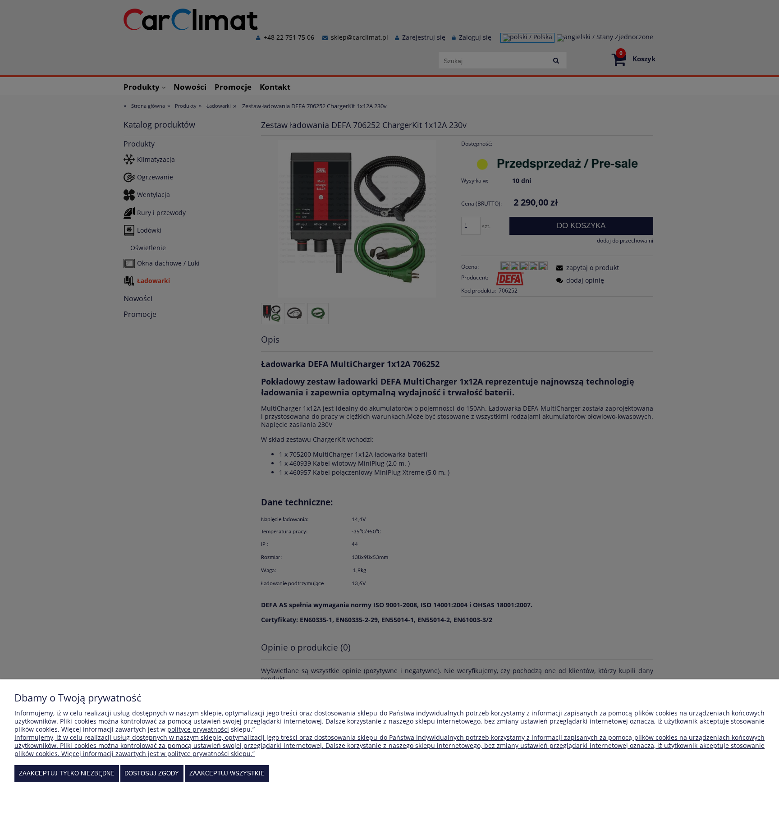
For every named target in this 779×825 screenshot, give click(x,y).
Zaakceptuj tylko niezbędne (67, 773)
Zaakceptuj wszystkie (227, 773)
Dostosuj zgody (151, 773)
